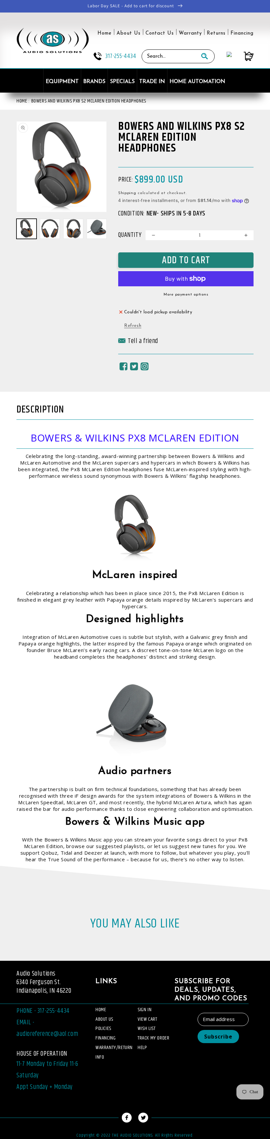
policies (103, 1028)
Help (142, 1047)
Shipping (127, 193)
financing (105, 1038)
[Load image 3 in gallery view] (73, 229)
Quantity (130, 235)
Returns (216, 33)
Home (104, 33)
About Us (129, 33)
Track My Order (153, 1038)
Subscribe (218, 1036)
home (100, 1010)
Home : (23, 101)
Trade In (152, 81)
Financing (242, 33)
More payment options (186, 295)
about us (104, 1019)
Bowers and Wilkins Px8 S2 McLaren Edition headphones (88, 101)
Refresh (132, 325)
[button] (138, 343)
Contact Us (160, 33)
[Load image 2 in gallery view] (50, 229)
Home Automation (197, 81)
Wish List (146, 1028)
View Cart (147, 1019)
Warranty (190, 33)
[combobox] (168, 56)
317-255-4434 (120, 56)
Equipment (62, 81)
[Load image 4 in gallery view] (97, 229)
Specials (122, 81)
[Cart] (243, 56)
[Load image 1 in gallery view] (26, 229)
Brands (94, 81)
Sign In (144, 1010)
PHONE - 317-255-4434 (43, 1011)
